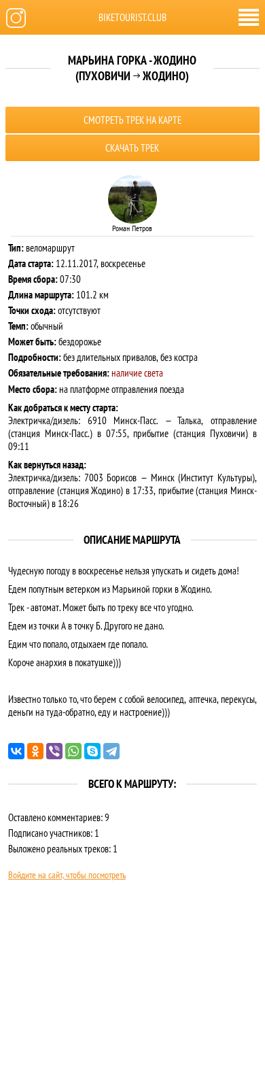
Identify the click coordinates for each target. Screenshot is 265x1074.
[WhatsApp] (73, 751)
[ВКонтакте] (16, 751)
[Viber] (54, 751)
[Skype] (92, 751)
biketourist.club (132, 17)
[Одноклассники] (35, 751)
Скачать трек (132, 147)
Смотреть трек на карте (132, 120)
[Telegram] (111, 751)
